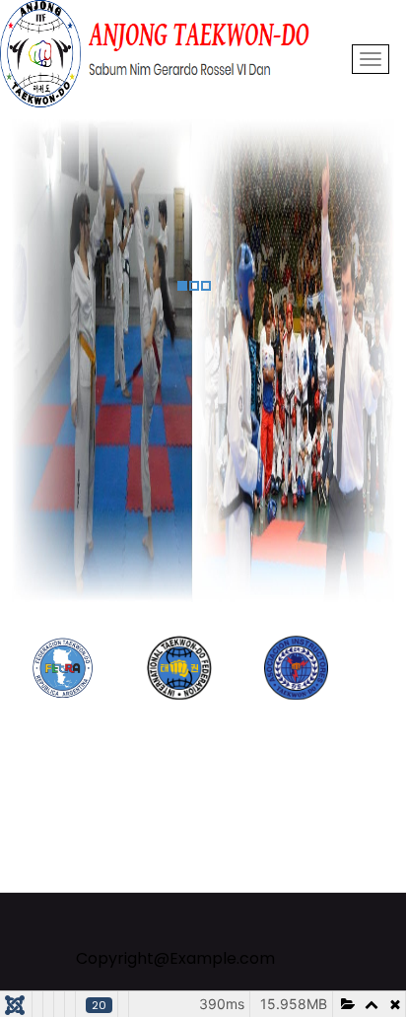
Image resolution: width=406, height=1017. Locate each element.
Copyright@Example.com (175, 958)
